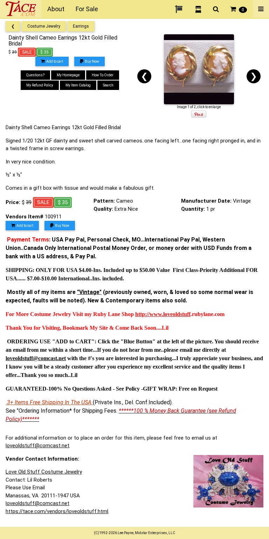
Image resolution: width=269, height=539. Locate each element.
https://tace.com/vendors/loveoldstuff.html (57, 511)
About (55, 9)
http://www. (149, 314)
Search (108, 85)
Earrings (81, 26)
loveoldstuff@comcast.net (37, 445)
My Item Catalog (78, 85)
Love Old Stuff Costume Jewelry (44, 472)
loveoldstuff (177, 314)
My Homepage (68, 75)
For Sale (87, 9)
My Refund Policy (39, 85)
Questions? (35, 75)
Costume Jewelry (43, 26)
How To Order (102, 75)
